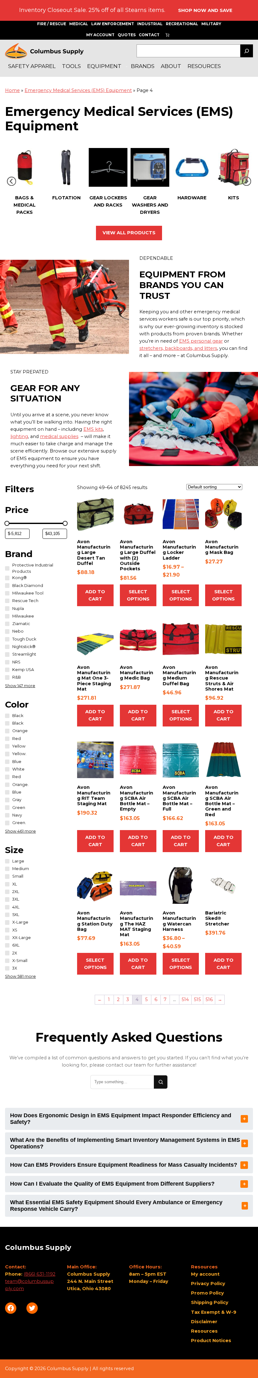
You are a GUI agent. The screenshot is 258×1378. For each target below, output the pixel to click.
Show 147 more (20, 685)
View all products (129, 233)
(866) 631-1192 (39, 1274)
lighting (19, 436)
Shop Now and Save (205, 10)
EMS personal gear (201, 341)
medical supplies (59, 436)
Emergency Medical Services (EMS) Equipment (78, 90)
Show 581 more (20, 976)
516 (209, 999)
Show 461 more (20, 831)
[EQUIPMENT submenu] (127, 66)
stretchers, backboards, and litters (178, 348)
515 (197, 999)
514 (185, 999)
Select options (138, 595)
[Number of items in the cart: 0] (167, 35)
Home (12, 90)
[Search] (246, 50)
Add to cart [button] (95, 595)
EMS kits (93, 429)
